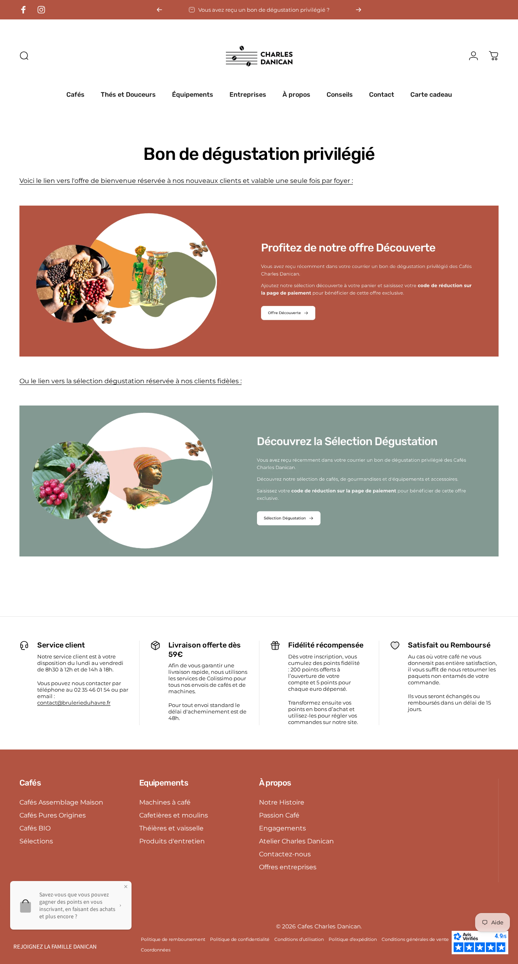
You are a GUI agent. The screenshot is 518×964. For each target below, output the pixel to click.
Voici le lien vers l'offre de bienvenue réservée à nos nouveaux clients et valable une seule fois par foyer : (186, 181)
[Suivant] (358, 9)
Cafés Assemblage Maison (61, 802)
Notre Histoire (281, 802)
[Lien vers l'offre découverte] (259, 281)
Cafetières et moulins (173, 815)
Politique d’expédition (353, 939)
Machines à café (165, 802)
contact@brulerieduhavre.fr (73, 702)
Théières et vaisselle (171, 828)
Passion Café (279, 815)
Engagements (282, 828)
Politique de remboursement (173, 939)
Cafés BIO (35, 828)
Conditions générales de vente (415, 939)
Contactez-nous (285, 854)
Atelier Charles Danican (296, 841)
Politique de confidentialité (240, 939)
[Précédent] (159, 9)
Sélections (36, 841)
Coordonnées (155, 950)
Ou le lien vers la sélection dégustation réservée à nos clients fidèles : (130, 381)
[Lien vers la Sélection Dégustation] (259, 481)
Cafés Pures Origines (52, 815)
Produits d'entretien (172, 841)
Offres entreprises (287, 867)
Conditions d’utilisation (299, 939)
